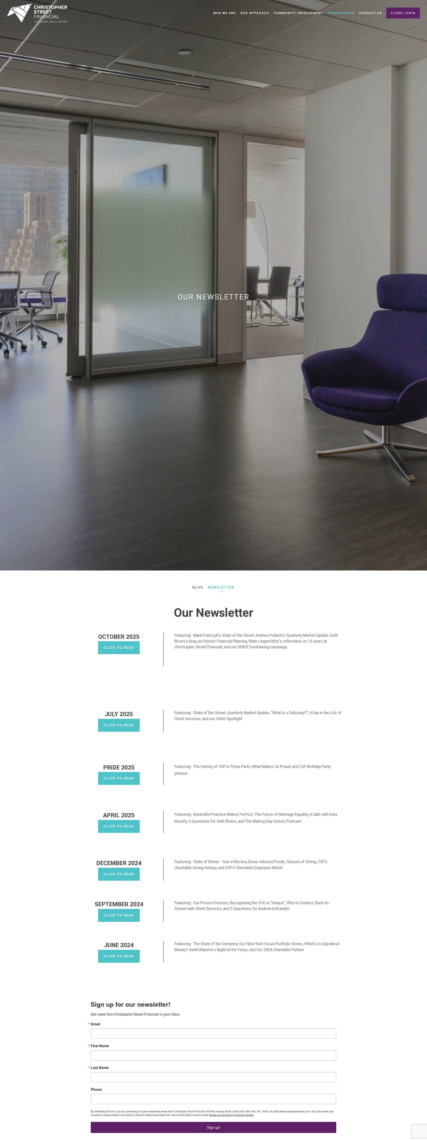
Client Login (403, 13)
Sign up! (213, 1127)
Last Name (100, 1067)
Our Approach (254, 13)
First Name (100, 1046)
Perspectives (341, 13)
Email (95, 1024)
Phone (96, 1089)
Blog (197, 587)
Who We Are (224, 13)
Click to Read (118, 648)
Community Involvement (298, 13)
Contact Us (370, 13)
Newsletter (221, 587)
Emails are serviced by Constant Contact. (231, 1115)
